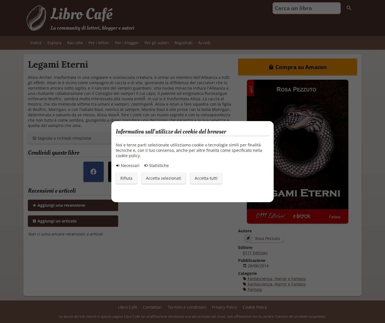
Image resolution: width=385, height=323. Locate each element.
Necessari (130, 165)
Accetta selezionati (163, 178)
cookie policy (128, 155)
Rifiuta (126, 178)
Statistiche (158, 165)
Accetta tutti (206, 178)
